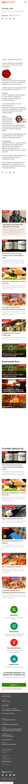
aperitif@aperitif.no (7, 735)
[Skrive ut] (14, 19)
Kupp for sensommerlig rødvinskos (12, 518)
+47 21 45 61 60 (9, 736)
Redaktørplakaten (16, 710)
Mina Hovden (5, 705)
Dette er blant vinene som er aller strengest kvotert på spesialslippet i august (12, 255)
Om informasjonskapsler (8, 713)
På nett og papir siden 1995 (8, 719)
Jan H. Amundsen (6, 701)
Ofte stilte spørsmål (7, 739)
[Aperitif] (8, 2)
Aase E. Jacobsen (6, 696)
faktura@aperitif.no (7, 761)
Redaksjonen (5, 15)
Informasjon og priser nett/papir (10, 724)
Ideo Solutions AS (10, 779)
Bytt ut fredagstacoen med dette (12, 566)
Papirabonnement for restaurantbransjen (12, 729)
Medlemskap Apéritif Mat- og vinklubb (11, 730)
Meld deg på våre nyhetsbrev (9, 744)
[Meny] (25, 2)
